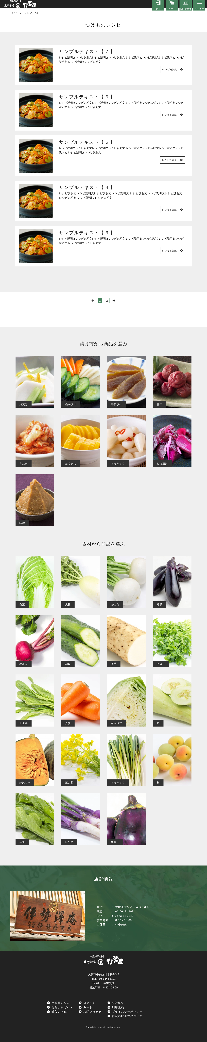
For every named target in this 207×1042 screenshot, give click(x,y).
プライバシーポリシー (127, 1011)
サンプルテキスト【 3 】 (87, 232)
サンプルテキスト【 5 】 (87, 142)
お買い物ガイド (61, 1007)
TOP (15, 13)
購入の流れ (58, 1011)
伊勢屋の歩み (60, 1002)
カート (87, 1007)
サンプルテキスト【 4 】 (87, 187)
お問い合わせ (92, 1011)
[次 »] (114, 300)
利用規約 (117, 1007)
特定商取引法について (127, 1016)
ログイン (88, 1002)
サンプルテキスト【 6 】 (87, 96)
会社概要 (117, 1002)
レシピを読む (171, 69)
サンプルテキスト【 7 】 (87, 51)
